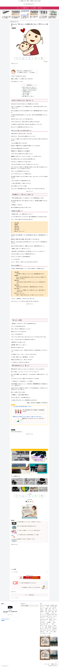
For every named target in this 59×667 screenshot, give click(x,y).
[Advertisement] (29, 323)
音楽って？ (21, 444)
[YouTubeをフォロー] (28, 514)
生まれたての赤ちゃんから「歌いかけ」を (29, 87)
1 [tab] (28, 20)
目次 (28, 85)
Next (57, 14)
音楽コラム (13, 442)
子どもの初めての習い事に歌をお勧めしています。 (22, 419)
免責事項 (3, 633)
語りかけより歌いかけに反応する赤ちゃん (30, 88)
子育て (13, 444)
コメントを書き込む (29, 607)
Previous (1, 14)
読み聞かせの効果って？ (27, 91)
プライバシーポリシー (5, 631)
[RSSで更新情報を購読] (33, 514)
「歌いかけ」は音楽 (26, 94)
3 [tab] (30, 20)
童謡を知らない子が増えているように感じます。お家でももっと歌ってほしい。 (28, 429)
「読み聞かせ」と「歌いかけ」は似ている (29, 90)
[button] (42, 58)
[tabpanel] (6, 14)
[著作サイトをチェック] (26, 514)
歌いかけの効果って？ (27, 93)
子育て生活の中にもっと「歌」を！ (28, 96)
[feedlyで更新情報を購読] (10, 627)
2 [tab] (29, 20)
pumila (10, 622)
